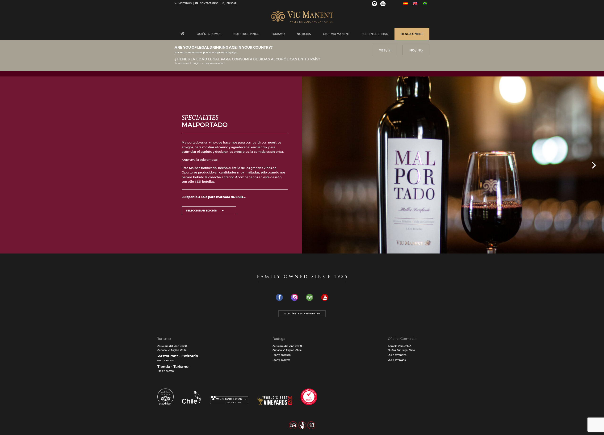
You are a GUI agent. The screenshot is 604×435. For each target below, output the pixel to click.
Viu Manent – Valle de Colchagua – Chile (302, 17)
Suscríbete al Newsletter (302, 313)
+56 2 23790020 (397, 355)
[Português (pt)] (425, 3)
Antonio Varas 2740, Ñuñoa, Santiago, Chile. (401, 348)
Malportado (205, 125)
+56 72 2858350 (282, 355)
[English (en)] (415, 3)
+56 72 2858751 (281, 360)
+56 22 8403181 (166, 371)
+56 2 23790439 (397, 360)
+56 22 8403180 (166, 360)
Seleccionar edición (202, 210)
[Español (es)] (405, 3)
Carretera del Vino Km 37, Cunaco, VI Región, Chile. (172, 348)
